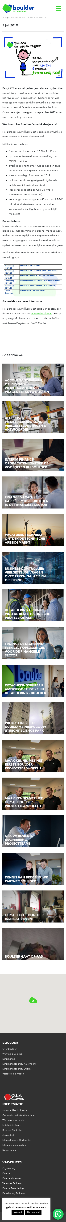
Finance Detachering (13, 1188)
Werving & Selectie (12, 1053)
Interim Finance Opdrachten (16, 1140)
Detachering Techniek (13, 1193)
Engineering (8, 1168)
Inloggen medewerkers (14, 1145)
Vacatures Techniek (12, 1183)
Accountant (8, 1135)
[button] (33, 1000)
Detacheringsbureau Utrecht (16, 1068)
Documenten (9, 1150)
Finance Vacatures (11, 1178)
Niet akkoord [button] (33, 1212)
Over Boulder (9, 1048)
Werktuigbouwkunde (13, 1120)
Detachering (8, 1058)
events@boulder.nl (41, 313)
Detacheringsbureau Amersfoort (18, 1063)
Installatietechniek (11, 1125)
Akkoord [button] (17, 1212)
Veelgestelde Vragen (13, 1073)
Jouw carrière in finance (14, 1110)
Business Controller (12, 1130)
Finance (6, 1173)
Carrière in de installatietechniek (19, 1115)
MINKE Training (18, 161)
